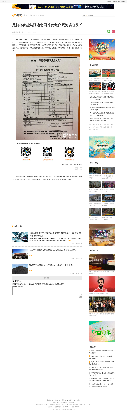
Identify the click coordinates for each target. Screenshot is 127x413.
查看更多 (46, 278)
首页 (106, 1)
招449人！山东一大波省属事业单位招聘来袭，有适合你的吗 (108, 93)
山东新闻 (32, 15)
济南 (90, 124)
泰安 (94, 127)
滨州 (94, 129)
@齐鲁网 (27, 179)
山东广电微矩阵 (121, 1)
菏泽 (97, 129)
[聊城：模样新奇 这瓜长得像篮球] (108, 212)
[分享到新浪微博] (113, 31)
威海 (97, 127)
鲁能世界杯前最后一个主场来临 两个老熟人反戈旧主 (108, 80)
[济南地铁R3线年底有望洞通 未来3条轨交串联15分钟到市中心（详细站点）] (20, 237)
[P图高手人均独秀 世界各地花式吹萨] (102, 284)
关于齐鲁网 (50, 400)
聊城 (90, 129)
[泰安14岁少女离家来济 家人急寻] (95, 170)
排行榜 (93, 347)
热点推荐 (94, 65)
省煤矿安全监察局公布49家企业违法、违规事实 (51, 265)
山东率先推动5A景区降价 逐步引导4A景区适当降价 (52, 250)
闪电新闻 (109, 1)
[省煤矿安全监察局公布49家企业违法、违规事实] (20, 269)
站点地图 (64, 400)
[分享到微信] (108, 31)
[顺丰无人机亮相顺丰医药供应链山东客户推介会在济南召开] (102, 262)
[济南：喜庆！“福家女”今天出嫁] (108, 184)
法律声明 (71, 400)
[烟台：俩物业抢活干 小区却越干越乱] (95, 212)
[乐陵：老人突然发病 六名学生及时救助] (108, 170)
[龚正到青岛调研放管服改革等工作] (95, 198)
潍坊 (112, 124)
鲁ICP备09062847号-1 (42, 404)
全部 (84, 15)
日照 (101, 127)
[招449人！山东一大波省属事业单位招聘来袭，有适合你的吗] (108, 89)
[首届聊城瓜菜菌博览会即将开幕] (108, 198)
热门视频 (94, 163)
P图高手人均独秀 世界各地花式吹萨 (98, 293)
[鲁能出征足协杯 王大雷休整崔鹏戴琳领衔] (95, 89)
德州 (112, 127)
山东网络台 (114, 1)
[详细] (69, 240)
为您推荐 (18, 226)
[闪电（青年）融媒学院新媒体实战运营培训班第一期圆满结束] (102, 304)
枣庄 (101, 124)
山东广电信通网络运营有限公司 (66, 409)
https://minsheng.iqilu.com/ (43, 176)
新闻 (25, 15)
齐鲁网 (4, 1)
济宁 (90, 127)
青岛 (94, 124)
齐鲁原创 (41, 15)
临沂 (108, 127)
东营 (105, 124)
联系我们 (57, 400)
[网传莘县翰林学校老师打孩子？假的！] (95, 184)
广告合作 (78, 400)
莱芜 (105, 127)
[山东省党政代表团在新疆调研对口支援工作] (95, 76)
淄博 (97, 124)
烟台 (108, 124)
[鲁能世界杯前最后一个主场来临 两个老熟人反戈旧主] (108, 76)
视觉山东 (94, 250)
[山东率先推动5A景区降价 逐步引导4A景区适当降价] (20, 254)
